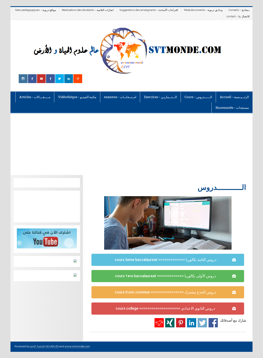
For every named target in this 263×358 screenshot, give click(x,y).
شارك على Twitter (202, 322)
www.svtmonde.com (77, 346)
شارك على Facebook (213, 322)
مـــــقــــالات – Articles (34, 97)
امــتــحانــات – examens (120, 97)
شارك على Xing (169, 322)
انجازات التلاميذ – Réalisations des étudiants (88, 10)
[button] (167, 260)
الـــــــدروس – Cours (198, 97)
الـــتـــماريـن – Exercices (160, 97)
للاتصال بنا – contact (238, 16)
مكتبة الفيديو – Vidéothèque (77, 97)
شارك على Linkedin (191, 322)
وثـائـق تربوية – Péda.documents (203, 10)
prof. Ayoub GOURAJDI (44, 346)
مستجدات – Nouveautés (232, 108)
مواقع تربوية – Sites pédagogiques (35, 10)
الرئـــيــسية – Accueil (234, 97)
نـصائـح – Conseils (239, 10)
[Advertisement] (131, 144)
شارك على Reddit (159, 322)
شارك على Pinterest (180, 322)
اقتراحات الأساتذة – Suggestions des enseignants (148, 10)
